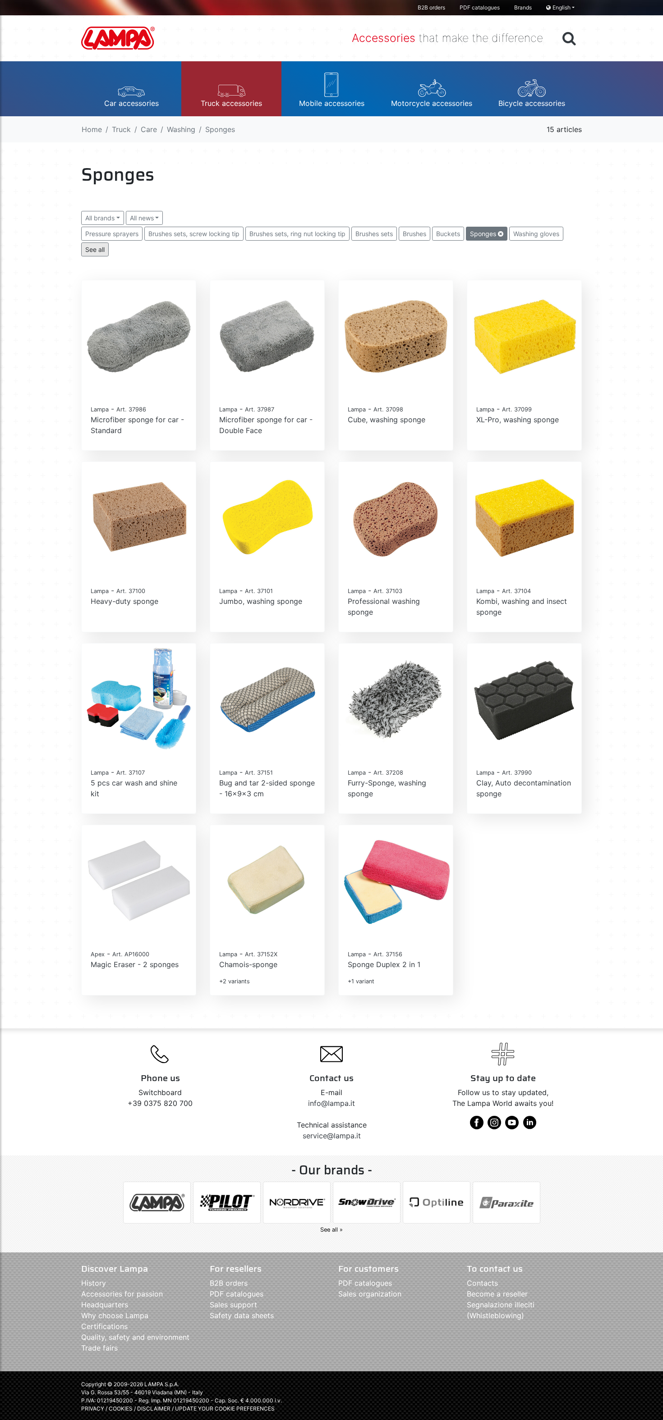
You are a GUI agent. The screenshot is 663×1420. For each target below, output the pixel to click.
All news (142, 218)
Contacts (482, 1283)
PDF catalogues (480, 7)
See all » (331, 1229)
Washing (181, 129)
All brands (100, 218)
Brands (523, 7)
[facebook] (476, 1125)
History (93, 1283)
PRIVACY (92, 1408)
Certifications (104, 1326)
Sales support (233, 1304)
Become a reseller (497, 1293)
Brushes (414, 233)
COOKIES (121, 1408)
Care (149, 129)
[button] (131, 88)
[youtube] (512, 1125)
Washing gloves (536, 233)
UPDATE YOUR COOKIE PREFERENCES (225, 1408)
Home (92, 129)
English (561, 7)
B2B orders (431, 7)
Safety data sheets (242, 1315)
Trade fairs (99, 1347)
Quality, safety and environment (135, 1337)
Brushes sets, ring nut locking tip (297, 233)
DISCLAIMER (154, 1408)
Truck (121, 129)
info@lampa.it (331, 1103)
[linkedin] (529, 1125)
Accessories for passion (122, 1293)
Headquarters (104, 1304)
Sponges (484, 233)
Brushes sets (374, 233)
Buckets (448, 233)
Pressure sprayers (111, 233)
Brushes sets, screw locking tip (193, 233)
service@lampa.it (332, 1135)
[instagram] (494, 1125)
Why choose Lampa (114, 1315)
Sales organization (369, 1293)
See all (95, 249)
